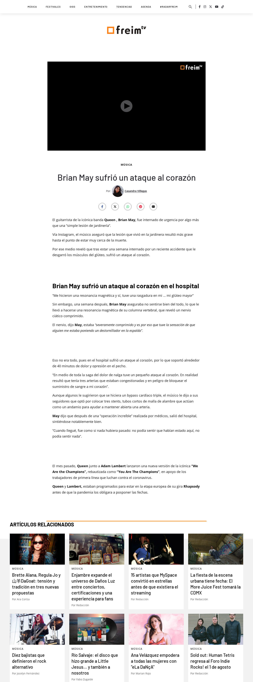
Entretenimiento (95, 6)
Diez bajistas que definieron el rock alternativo (29, 661)
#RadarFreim (169, 6)
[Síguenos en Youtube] (216, 7)
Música (32, 6)
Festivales (53, 6)
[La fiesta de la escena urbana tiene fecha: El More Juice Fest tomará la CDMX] (215, 549)
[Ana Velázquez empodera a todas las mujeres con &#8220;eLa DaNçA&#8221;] (156, 629)
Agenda (146, 6)
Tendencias (124, 6)
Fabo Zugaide (84, 679)
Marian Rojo (143, 673)
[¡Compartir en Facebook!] (102, 206)
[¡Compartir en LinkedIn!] (128, 206)
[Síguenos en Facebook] (200, 7)
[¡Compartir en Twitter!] (115, 206)
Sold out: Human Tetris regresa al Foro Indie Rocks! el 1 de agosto (212, 661)
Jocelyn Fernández (28, 673)
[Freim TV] (126, 29)
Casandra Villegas (136, 191)
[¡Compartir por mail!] (153, 206)
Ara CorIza (23, 599)
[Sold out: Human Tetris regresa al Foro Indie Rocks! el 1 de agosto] (215, 629)
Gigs (72, 6)
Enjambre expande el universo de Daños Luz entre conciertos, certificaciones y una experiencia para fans (93, 586)
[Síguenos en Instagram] (205, 7)
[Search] (190, 6)
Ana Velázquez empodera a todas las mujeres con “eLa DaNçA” (155, 661)
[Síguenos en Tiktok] (222, 7)
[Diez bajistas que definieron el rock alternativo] (37, 629)
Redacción (82, 605)
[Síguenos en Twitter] (210, 7)
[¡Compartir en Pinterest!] (140, 206)
